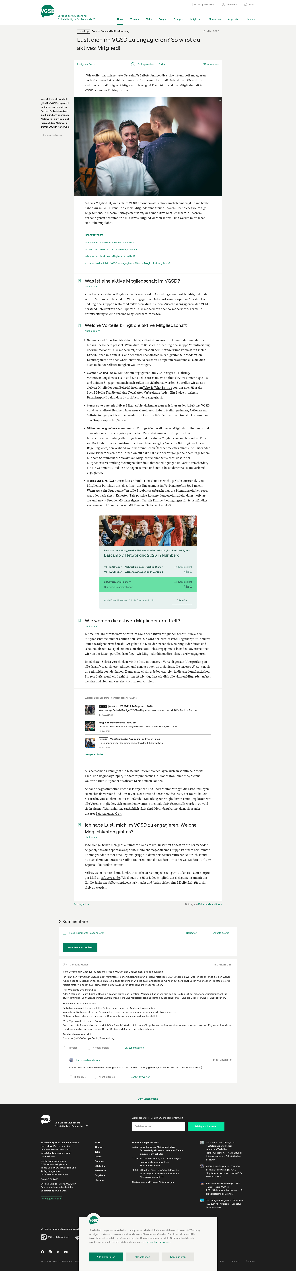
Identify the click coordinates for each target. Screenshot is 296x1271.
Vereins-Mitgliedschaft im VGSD (138, 314)
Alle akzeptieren (106, 1256)
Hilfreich (73, 1047)
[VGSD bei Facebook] (42, 1253)
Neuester (191, 932)
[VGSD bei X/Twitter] (57, 1253)
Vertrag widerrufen (51, 1198)
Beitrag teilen (81, 904)
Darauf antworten (134, 1047)
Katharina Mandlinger (210, 904)
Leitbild (161, 80)
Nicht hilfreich (101, 1047)
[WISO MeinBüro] (55, 1238)
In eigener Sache (94, 754)
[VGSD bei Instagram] (50, 1253)
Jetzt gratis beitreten (206, 1126)
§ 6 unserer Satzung (175, 443)
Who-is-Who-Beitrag (157, 387)
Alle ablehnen (142, 1256)
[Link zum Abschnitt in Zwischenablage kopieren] (78, 281)
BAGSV (67, 1183)
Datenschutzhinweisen (157, 1242)
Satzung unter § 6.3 (109, 813)
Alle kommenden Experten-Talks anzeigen (153, 1182)
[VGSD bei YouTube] (66, 1253)
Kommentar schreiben (80, 947)
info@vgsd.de (110, 877)
